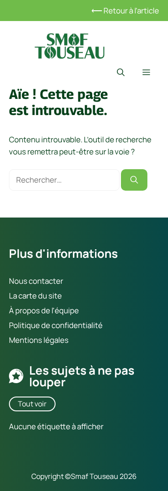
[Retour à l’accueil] (69, 45)
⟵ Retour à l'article (125, 10)
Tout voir (32, 403)
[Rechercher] (134, 180)
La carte (23, 295)
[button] (121, 72)
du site (49, 295)
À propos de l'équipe (44, 310)
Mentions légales (39, 340)
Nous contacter (36, 280)
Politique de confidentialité (56, 325)
